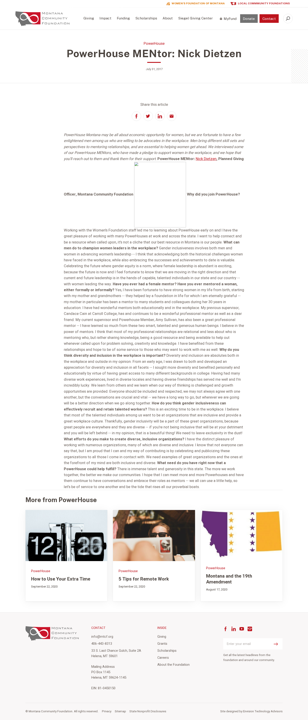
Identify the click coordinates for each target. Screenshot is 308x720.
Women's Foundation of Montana (198, 3)
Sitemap (120, 711)
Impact (105, 18)
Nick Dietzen (206, 159)
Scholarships (146, 18)
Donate (249, 19)
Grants (162, 643)
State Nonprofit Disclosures (147, 711)
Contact (269, 19)
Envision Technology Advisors (263, 711)
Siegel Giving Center (195, 18)
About (168, 18)
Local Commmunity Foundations (264, 3)
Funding (123, 18)
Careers (163, 657)
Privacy (106, 711)
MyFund (230, 19)
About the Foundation (173, 664)
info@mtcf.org (102, 636)
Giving (88, 18)
